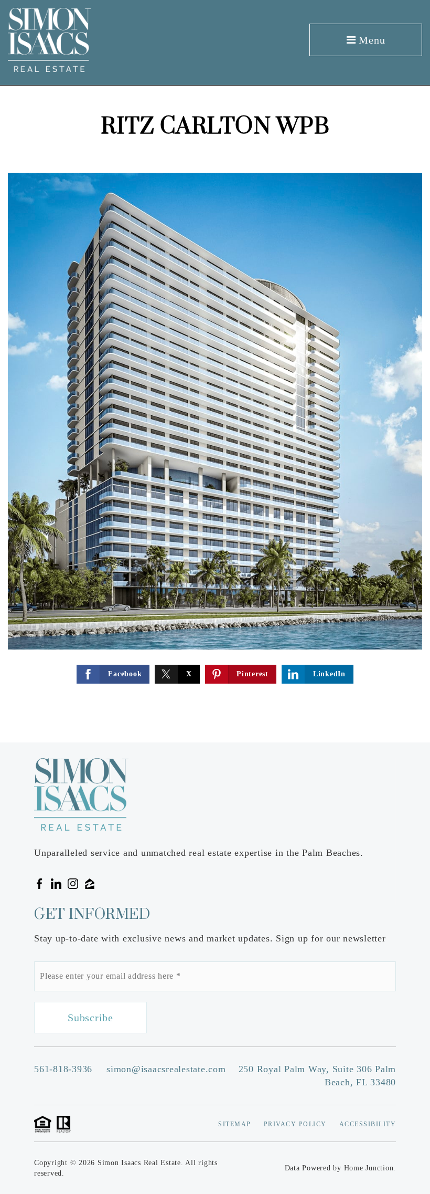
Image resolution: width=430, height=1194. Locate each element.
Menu (370, 40)
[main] (215, 414)
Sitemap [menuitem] (234, 1124)
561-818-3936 (63, 1069)
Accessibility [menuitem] (367, 1124)
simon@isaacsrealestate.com (166, 1069)
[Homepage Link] (49, 39)
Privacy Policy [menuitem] (295, 1124)
